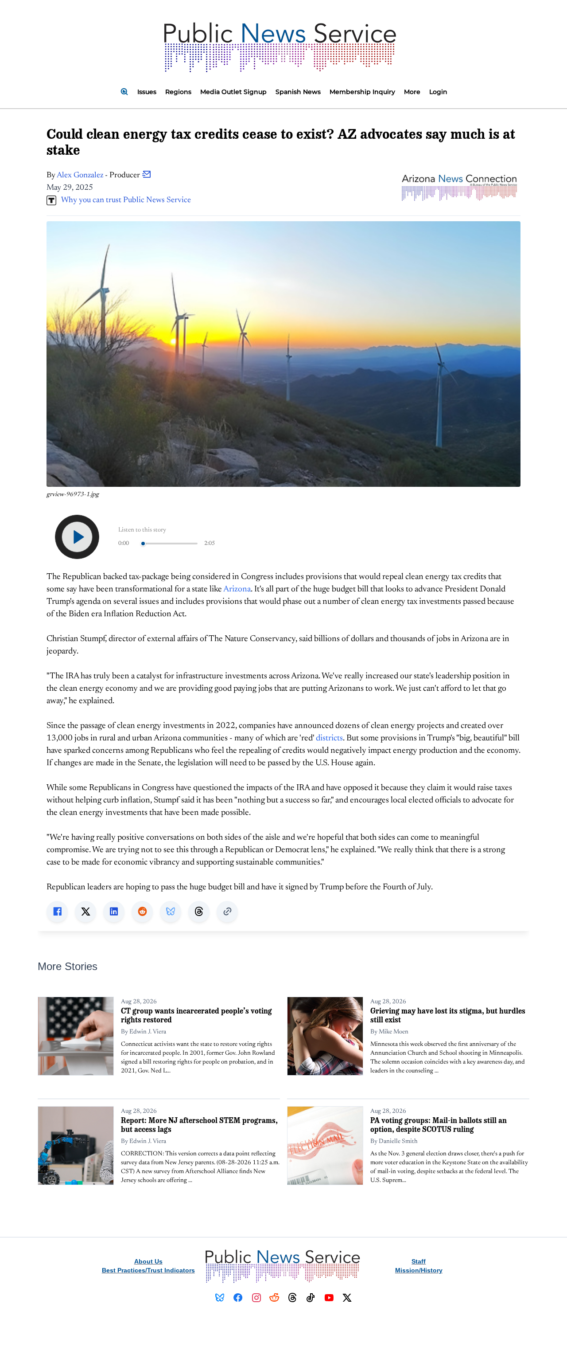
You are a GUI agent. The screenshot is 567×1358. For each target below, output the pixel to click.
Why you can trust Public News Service (123, 200)
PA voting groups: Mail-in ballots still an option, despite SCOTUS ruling (438, 1124)
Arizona (237, 589)
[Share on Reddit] (142, 911)
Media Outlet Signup (233, 92)
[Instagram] (256, 1298)
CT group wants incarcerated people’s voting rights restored (196, 1015)
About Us (148, 1261)
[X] (347, 1298)
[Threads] (292, 1298)
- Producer (99, 176)
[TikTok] (310, 1298)
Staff (419, 1261)
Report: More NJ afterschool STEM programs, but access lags (199, 1124)
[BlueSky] (219, 1298)
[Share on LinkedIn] (113, 911)
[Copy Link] (227, 911)
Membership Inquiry (362, 92)
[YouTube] (328, 1298)
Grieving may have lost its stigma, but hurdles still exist (447, 1015)
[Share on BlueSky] (170, 911)
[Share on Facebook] (57, 911)
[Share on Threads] (199, 911)
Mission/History (419, 1270)
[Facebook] (238, 1298)
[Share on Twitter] (85, 911)
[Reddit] (274, 1298)
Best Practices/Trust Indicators (148, 1270)
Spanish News (298, 92)
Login (438, 92)
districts (329, 738)
